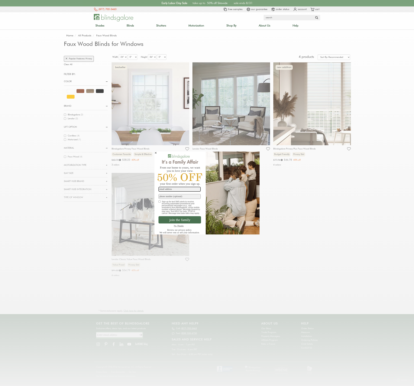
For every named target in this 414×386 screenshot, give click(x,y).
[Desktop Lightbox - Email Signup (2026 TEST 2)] (207, 193)
